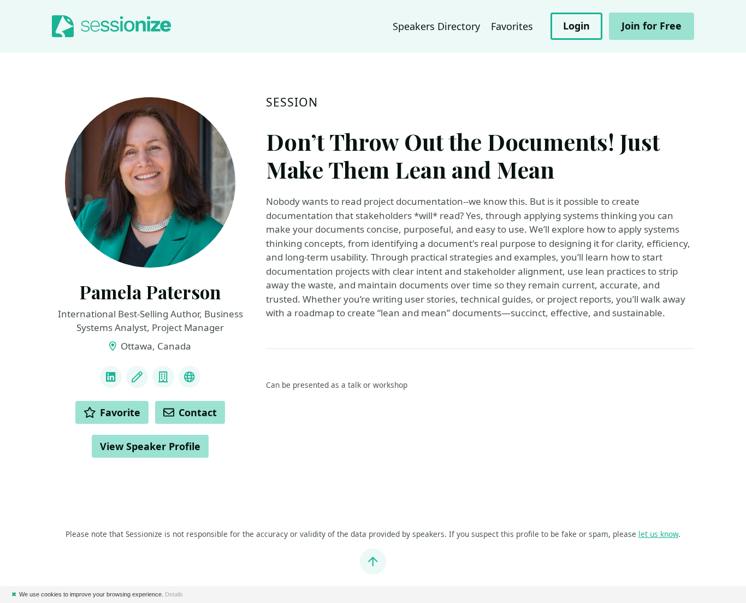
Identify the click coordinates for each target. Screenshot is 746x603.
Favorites (512, 26)
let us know (658, 534)
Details (174, 594)
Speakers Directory (436, 26)
